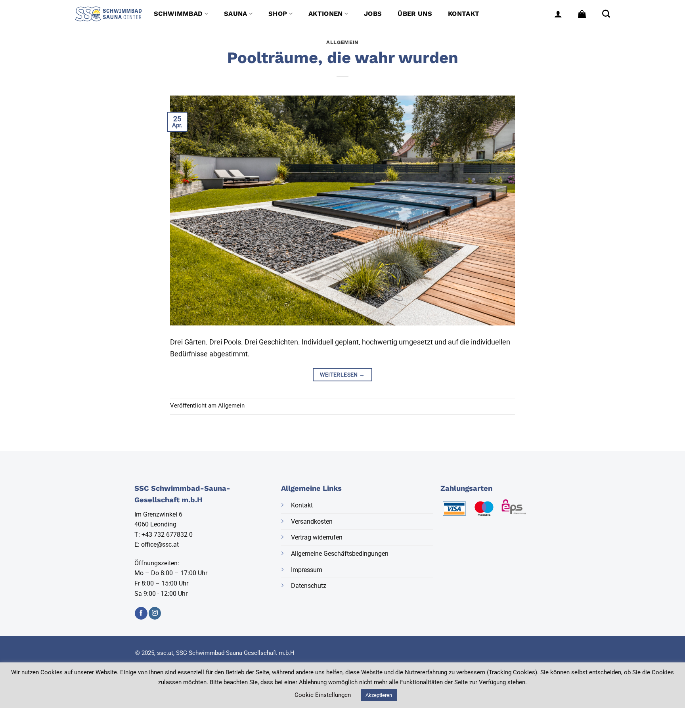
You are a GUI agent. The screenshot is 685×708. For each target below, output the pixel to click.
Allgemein (342, 42)
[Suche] (606, 14)
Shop (277, 13)
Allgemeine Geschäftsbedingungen (339, 553)
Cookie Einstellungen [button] (323, 694)
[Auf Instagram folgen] (155, 613)
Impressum (306, 570)
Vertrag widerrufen (316, 537)
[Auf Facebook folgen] (141, 613)
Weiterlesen (342, 374)
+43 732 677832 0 (167, 534)
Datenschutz (308, 585)
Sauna (235, 13)
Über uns (415, 13)
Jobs (373, 13)
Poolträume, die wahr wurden (342, 57)
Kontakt (463, 13)
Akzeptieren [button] (378, 695)
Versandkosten (312, 521)
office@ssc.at (160, 544)
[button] (558, 14)
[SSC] (108, 13)
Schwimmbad (178, 13)
